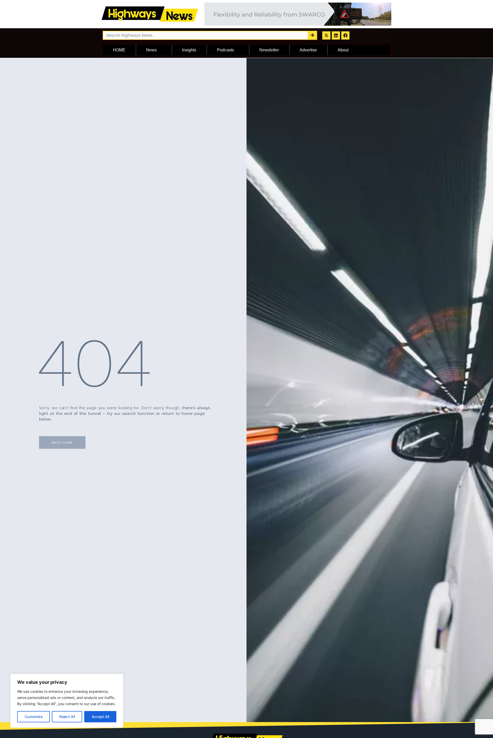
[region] (66, 701)
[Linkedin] (336, 35)
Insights (189, 50)
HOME (119, 50)
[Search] (312, 35)
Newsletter (269, 50)
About (343, 50)
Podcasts (225, 50)
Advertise (308, 50)
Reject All (67, 716)
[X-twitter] (326, 35)
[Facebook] (345, 35)
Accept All (100, 716)
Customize (34, 716)
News (151, 50)
